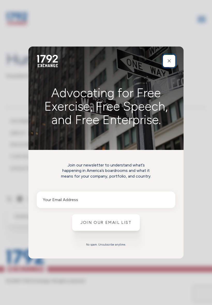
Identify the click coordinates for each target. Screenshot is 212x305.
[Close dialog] (169, 61)
